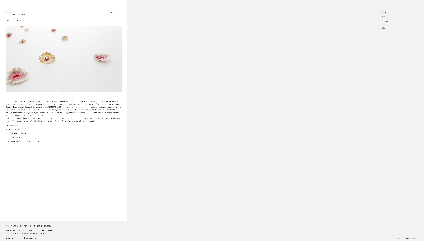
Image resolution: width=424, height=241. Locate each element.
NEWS (384, 17)
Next (119, 59)
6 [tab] (67, 93)
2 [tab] (60, 93)
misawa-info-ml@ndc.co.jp (34, 233)
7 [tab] (68, 93)
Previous (8, 59)
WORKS (384, 12)
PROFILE (385, 21)
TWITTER (24, 20)
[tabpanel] (64, 59)
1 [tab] (59, 93)
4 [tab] (63, 93)
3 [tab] (62, 93)
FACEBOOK (15, 20)
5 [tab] (65, 93)
